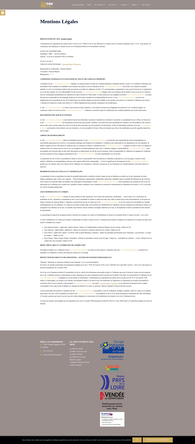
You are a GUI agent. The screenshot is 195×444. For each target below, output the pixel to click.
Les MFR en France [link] (76, 354)
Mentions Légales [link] (75, 360)
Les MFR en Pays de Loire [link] (78, 351)
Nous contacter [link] (146, 5)
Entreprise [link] (124, 5)
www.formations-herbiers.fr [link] (61, 84)
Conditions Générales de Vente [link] (79, 362)
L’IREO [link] (89, 5)
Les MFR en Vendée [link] (76, 349)
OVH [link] (52, 74)
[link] (2, 12)
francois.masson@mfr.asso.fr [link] (107, 182)
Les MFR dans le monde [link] (77, 357)
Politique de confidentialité (157, 440)
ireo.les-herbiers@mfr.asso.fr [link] (71, 64)
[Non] (192, 440)
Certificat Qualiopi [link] (75, 365)
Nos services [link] (111, 5)
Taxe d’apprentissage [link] (78, 5)
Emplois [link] (134, 5)
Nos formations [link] (98, 5)
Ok (137, 440)
